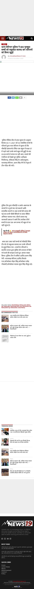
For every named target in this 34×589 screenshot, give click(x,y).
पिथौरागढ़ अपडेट (23, 305)
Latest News (5, 567)
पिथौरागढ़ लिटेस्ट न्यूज (5, 307)
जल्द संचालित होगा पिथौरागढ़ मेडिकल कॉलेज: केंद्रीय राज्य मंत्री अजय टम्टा (19, 316)
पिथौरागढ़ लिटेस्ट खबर (26, 306)
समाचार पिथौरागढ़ (21, 307)
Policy (3, 574)
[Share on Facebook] (9, 97)
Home (3, 565)
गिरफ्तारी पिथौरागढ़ (15, 305)
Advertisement (6, 570)
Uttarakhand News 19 (19, 581)
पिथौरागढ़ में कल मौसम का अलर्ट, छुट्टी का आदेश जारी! (20, 336)
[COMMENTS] (24, 97)
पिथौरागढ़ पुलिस (7, 306)
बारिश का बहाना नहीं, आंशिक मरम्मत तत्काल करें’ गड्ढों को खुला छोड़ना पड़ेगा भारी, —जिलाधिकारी (21, 327)
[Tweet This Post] (13, 97)
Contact (4, 572)
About (3, 568)
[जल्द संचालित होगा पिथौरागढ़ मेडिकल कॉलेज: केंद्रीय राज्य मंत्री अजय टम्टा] (5, 318)
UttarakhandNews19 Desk (17, 56)
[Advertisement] (17, 18)
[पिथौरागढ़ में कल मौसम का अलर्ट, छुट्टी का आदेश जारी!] (5, 338)
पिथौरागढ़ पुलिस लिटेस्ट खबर (16, 306)
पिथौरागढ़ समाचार (14, 307)
